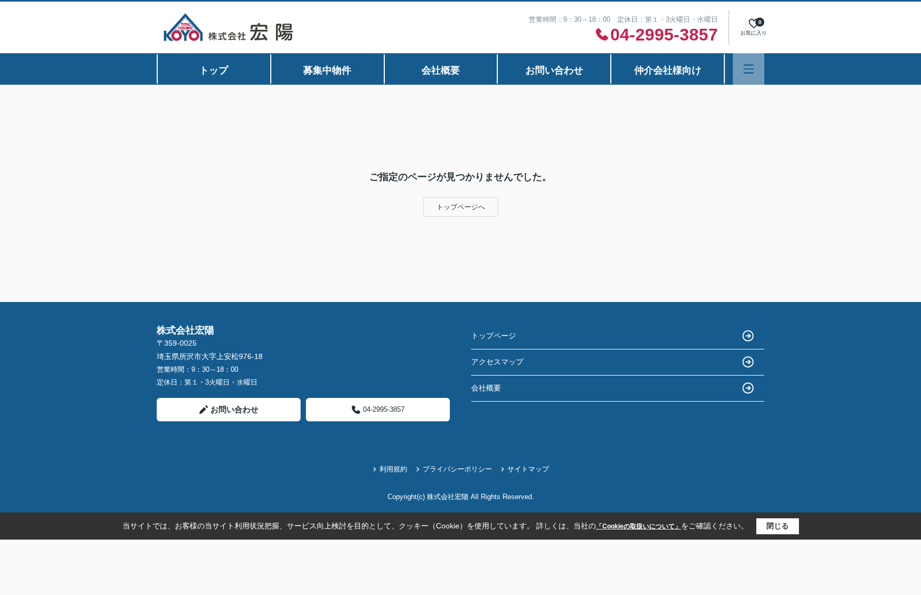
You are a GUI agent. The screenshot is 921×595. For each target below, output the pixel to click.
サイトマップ (528, 469)
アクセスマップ (497, 361)
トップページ (493, 335)
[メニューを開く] (748, 69)
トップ (213, 70)
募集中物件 (327, 70)
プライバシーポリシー (457, 469)
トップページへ (461, 207)
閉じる (777, 525)
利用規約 (393, 469)
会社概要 (441, 70)
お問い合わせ (554, 70)
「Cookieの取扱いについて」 (638, 526)
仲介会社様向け (667, 70)
